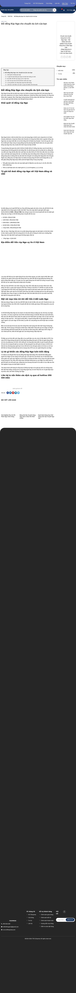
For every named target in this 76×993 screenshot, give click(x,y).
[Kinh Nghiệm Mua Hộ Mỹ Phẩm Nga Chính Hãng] (9, 408)
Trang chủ (27, 3)
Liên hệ (57, 3)
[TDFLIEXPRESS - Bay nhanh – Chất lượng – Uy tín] (8, 3)
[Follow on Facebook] (61, 57)
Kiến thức (65, 3)
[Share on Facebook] (7, 392)
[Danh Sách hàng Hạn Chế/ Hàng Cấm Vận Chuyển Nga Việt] (46, 408)
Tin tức (73, 3)
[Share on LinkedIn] (15, 392)
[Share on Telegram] (18, 392)
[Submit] (54, 10)
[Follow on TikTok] (67, 57)
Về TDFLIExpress (38, 3)
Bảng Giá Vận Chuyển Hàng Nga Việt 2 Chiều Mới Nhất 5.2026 (28, 416)
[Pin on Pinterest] (13, 392)
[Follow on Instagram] (64, 57)
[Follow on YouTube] (70, 57)
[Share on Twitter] (10, 392)
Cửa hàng (49, 3)
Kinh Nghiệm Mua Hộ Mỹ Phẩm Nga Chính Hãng (8, 415)
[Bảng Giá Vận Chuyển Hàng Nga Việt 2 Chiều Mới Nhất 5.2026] (28, 408)
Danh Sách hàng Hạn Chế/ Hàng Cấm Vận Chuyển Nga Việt (46, 416)
